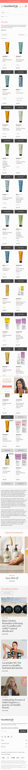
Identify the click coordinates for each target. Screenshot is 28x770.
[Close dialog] (27, 377)
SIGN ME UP (7, 386)
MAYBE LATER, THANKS (7, 391)
